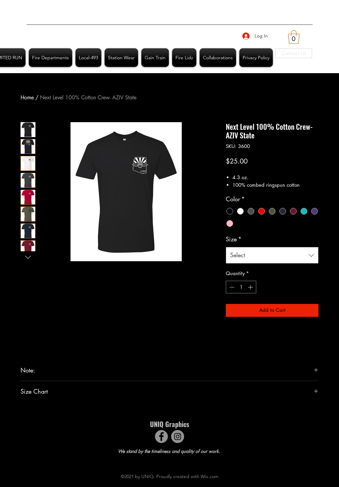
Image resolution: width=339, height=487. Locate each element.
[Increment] (251, 287)
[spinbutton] (241, 287)
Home (27, 97)
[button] (294, 37)
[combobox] (272, 255)
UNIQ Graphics (169, 424)
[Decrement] (231, 287)
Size (234, 239)
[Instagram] (177, 436)
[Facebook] (161, 436)
